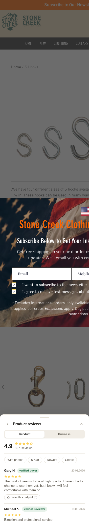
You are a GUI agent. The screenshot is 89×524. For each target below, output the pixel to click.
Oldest (69, 459)
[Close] (81, 423)
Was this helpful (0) (24, 497)
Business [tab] (64, 434)
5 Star (35, 459)
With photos (15, 459)
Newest (52, 459)
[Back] (7, 423)
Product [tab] (24, 434)
